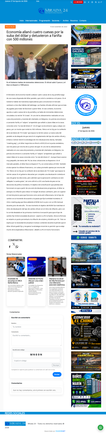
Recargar (56, 365)
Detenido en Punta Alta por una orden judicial (35, 281)
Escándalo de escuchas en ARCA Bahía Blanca (15, 281)
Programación (44, 20)
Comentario (14, 332)
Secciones (56, 20)
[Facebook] (88, 2)
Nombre (13, 323)
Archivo (66, 20)
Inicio (22, 20)
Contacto (82, 20)
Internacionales (31, 20)
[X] (96, 2)
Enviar (57, 374)
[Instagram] (92, 2)
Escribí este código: (19, 350)
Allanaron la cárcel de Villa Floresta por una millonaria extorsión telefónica (57, 282)
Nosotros (74, 20)
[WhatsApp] (85, 2)
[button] (71, 2)
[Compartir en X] (13, 245)
